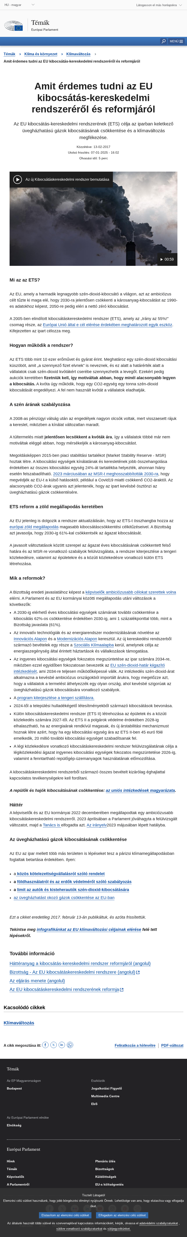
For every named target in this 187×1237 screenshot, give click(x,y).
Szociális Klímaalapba (94, 645)
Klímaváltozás (19, 1022)
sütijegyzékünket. (119, 1228)
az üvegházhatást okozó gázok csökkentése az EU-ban (64, 897)
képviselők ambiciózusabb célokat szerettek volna (131, 592)
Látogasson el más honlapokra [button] (156, 5)
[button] (176, 41)
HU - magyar (13, 5)
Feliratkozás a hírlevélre (135, 1045)
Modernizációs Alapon (77, 639)
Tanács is (52, 825)
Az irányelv (97, 825)
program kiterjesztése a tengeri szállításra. (55, 698)
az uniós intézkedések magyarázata (140, 790)
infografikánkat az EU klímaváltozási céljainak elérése (89, 929)
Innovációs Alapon (30, 639)
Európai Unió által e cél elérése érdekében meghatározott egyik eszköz (107, 325)
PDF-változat (172, 1045)
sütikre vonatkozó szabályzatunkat (79, 1228)
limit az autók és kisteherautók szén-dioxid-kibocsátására (73, 889)
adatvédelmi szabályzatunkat (158, 1223)
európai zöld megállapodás (34, 527)
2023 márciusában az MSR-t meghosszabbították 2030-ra (105, 474)
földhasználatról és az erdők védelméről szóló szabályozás (74, 881)
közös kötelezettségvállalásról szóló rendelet (60, 873)
